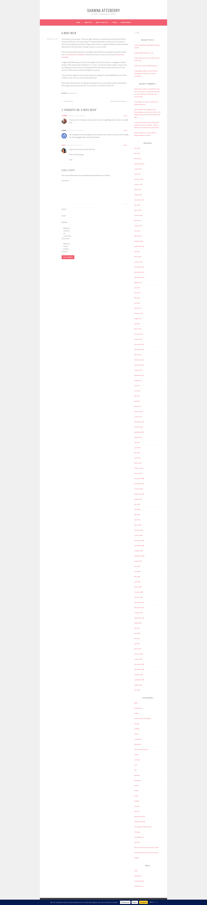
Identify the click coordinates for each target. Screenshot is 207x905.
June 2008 (137, 571)
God (135, 765)
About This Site (101, 22)
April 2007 (137, 644)
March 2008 (137, 587)
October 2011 (138, 370)
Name (64, 209)
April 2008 (137, 582)
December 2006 (139, 664)
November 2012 (139, 349)
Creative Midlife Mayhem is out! (143, 53)
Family (136, 755)
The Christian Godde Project (142, 827)
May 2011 (137, 396)
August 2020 (138, 195)
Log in (136, 871)
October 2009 (138, 489)
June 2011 (137, 391)
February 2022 (138, 179)
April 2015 (137, 251)
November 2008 (139, 546)
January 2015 (138, 262)
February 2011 (138, 411)
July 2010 (137, 442)
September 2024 (139, 164)
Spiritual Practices (139, 822)
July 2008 (137, 566)
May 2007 (137, 638)
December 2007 (139, 602)
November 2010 (139, 422)
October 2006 (138, 675)
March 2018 (137, 210)
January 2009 (138, 535)
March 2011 (137, 406)
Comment (65, 181)
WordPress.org (138, 886)
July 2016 (137, 231)
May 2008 (137, 577)
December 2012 (139, 344)
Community (137, 739)
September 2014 (139, 277)
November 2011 (139, 365)
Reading (136, 801)
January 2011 (138, 417)
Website (64, 222)
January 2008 (138, 597)
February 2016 (138, 241)
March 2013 (137, 329)
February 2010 (138, 468)
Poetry (136, 791)
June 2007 (137, 633)
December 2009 (139, 478)
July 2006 (137, 690)
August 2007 (138, 623)
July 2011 (137, 386)
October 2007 (138, 613)
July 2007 (137, 628)
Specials (136, 811)
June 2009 (137, 509)
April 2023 (137, 174)
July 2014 (137, 288)
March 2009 (137, 525)
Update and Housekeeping (118, 101)
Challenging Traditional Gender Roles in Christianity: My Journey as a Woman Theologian (146, 73)
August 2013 (138, 318)
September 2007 (139, 618)
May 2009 (137, 515)
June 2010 (137, 448)
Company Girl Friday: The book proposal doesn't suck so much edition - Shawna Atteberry (146, 125)
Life (135, 770)
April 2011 (137, 401)
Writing (136, 858)
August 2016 (138, 226)
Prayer (136, 796)
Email (64, 216)
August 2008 (138, 561)
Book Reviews (138, 708)
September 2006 (139, 680)
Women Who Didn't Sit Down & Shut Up (146, 853)
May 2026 (137, 153)
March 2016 (137, 236)
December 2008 (139, 540)
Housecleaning (68, 101)
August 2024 (138, 169)
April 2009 (137, 520)
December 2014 (139, 267)
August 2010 (138, 437)
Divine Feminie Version (141, 749)
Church (136, 734)
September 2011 (139, 375)
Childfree (137, 729)
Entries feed (137, 876)
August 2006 (138, 685)
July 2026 (137, 148)
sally (63, 145)
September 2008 (139, 556)
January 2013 (138, 339)
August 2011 (138, 380)
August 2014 (138, 282)
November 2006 (139, 669)
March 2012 (137, 355)
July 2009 (137, 504)
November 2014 (139, 272)
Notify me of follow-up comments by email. (66, 233)
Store (114, 22)
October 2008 (138, 551)
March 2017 (137, 220)
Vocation (137, 842)
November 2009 (139, 484)
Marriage (137, 775)
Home (78, 22)
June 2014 (137, 293)
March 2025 (137, 159)
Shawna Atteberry (103, 10)
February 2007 (138, 654)
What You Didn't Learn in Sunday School (146, 847)
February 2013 (138, 334)
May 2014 (137, 298)
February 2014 (138, 313)
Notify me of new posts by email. (66, 247)
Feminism (137, 760)
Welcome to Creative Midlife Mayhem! (145, 66)
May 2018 (137, 205)
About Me (88, 22)
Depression (137, 744)
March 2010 (137, 463)
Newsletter (137, 780)
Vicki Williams (138, 102)
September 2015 (139, 246)
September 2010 (139, 432)
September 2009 (139, 494)
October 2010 (138, 427)
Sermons (137, 806)
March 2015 (137, 257)
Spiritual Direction (139, 816)
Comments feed (139, 881)
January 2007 (138, 659)
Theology (137, 832)
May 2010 (137, 453)
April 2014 (137, 303)
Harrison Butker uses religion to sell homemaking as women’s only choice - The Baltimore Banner (147, 112)
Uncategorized (72, 93)
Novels (136, 786)
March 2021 (137, 190)
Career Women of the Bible (74, 54)
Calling (136, 713)
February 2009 (138, 530)
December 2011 (139, 360)
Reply (125, 116)
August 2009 (138, 499)
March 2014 (137, 308)
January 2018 (138, 215)
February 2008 (138, 592)
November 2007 (139, 608)
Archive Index (126, 22)
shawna (64, 116)
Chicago (136, 724)
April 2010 (137, 458)
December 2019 (139, 200)
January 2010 (138, 473)
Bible (135, 703)
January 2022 (138, 184)
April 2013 (137, 324)
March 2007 (137, 649)
